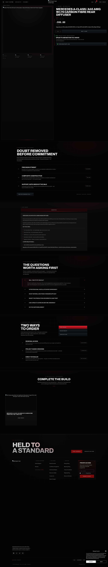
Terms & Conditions (68, 469)
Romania (36, 466)
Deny (101, 561)
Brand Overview (53, 463)
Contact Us (52, 476)
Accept (91, 561)
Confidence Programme (54, 466)
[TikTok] (19, 553)
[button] (105, 551)
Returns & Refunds (68, 476)
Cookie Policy (93, 564)
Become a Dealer (53, 472)
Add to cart (84, 31)
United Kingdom (38, 463)
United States (39, 469)
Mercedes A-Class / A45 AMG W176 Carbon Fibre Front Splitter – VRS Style (20, 414)
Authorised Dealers (53, 469)
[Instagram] (13, 553)
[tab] (54, 209)
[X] (22, 553)
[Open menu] (3, 2)
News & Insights (53, 479)
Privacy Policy (98, 564)
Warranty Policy (67, 466)
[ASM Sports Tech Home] (54, 2)
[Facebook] (16, 553)
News (92, 2)
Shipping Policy (67, 472)
